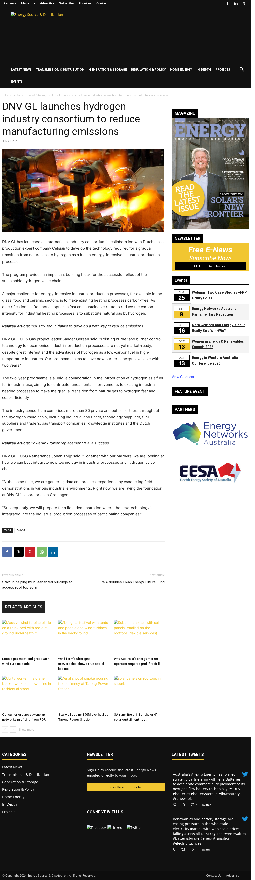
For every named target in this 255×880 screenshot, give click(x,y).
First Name (17, 84)
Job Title (15, 135)
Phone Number (19, 152)
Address (13, 170)
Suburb (12, 187)
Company (16, 118)
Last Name (17, 101)
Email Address (20, 67)
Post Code (16, 221)
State (11, 204)
